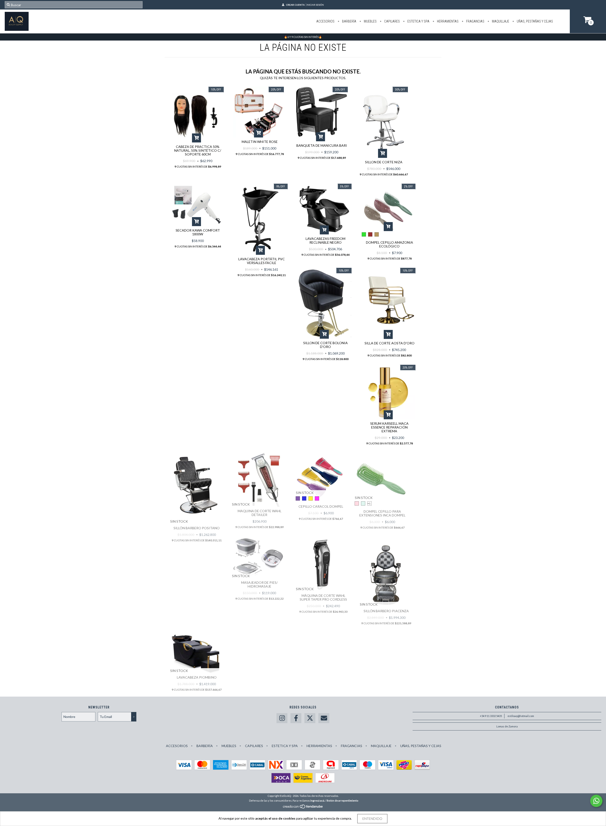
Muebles (370, 21)
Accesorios (325, 21)
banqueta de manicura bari (321, 145)
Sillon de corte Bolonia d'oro (325, 345)
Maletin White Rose (260, 142)
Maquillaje (500, 21)
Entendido (372, 819)
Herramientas (447, 21)
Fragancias (474, 21)
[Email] (323, 718)
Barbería (348, 21)
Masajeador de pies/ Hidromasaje (259, 584)
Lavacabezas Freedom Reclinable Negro (325, 240)
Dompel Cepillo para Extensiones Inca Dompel (382, 513)
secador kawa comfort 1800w (198, 232)
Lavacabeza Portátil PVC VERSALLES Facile (261, 261)
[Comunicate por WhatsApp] (596, 801)
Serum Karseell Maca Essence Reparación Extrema (389, 427)
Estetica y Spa (418, 21)
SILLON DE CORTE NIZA (383, 162)
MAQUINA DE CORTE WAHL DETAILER (259, 513)
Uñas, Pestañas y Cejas (534, 21)
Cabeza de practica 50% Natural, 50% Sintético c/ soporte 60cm (197, 150)
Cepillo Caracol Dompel (321, 506)
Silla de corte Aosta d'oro (389, 343)
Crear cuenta (295, 4)
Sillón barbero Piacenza (386, 611)
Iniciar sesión (315, 4)
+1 (369, 503)
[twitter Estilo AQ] (309, 718)
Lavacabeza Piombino (197, 677)
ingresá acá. (317, 800)
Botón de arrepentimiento (342, 800)
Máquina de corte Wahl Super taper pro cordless (323, 597)
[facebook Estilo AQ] (295, 718)
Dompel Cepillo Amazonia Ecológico (389, 244)
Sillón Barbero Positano (197, 528)
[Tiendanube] (303, 807)
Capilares (391, 21)
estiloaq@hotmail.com (521, 715)
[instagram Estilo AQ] (281, 718)
